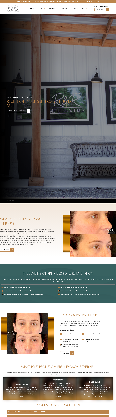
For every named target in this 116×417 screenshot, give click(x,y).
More (83, 8)
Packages (64, 8)
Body (41, 8)
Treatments (45, 201)
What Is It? (21, 201)
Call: (101, 6)
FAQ (69, 201)
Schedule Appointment (17, 111)
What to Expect (59, 201)
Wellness (52, 8)
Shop (74, 8)
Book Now (100, 10)
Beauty (32, 8)
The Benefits (33, 201)
